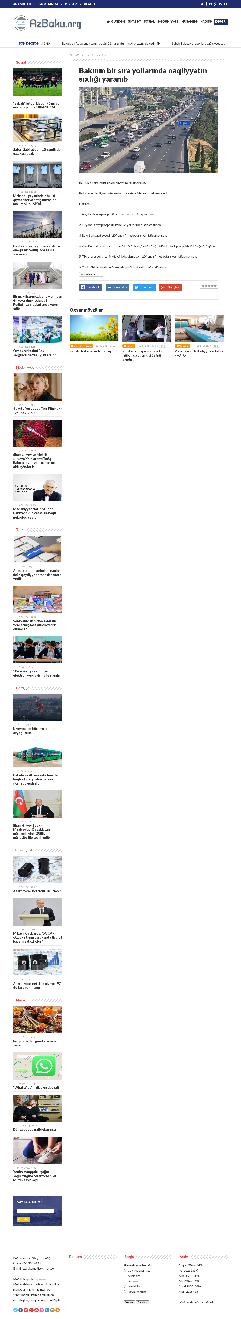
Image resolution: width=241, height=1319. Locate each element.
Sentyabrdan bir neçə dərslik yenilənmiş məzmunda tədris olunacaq (35, 625)
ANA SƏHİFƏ (22, 4)
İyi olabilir (133, 1286)
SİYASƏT (134, 21)
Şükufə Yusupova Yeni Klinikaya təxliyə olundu (37, 410)
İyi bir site (133, 1275)
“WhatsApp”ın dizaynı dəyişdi (36, 1087)
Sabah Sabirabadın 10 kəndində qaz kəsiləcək (37, 151)
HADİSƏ (206, 21)
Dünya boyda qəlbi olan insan (35, 1129)
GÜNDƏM (118, 21)
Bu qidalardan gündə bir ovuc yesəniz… (35, 1043)
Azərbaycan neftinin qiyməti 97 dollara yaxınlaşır (37, 986)
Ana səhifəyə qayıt (91, 274)
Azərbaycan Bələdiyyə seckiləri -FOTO (199, 353)
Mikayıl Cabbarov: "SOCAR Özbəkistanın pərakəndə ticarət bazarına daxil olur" (37, 937)
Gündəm (78, 346)
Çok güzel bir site (138, 1270)
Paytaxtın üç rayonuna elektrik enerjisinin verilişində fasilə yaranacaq (37, 250)
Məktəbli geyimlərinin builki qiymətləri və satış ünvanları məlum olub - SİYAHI (35, 200)
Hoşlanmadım (136, 1291)
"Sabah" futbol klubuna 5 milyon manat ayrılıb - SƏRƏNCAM (37, 105)
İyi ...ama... (133, 1281)
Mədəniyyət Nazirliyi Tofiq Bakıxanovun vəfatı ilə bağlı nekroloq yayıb (34, 513)
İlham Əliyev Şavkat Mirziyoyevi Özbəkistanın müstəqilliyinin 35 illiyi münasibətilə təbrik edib (33, 831)
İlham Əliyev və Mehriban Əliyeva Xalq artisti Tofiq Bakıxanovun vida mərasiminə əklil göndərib (35, 461)
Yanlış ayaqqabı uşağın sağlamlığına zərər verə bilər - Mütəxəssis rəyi (35, 1176)
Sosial (88, 346)
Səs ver (129, 1302)
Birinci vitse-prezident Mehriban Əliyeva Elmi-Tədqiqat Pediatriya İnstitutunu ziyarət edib (37, 302)
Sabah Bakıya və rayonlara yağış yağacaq (189, 43)
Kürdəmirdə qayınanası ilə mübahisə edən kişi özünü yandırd (142, 355)
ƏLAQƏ (89, 4)
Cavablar (142, 1302)
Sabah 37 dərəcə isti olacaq (90, 351)
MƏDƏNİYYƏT (168, 21)
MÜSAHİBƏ (190, 21)
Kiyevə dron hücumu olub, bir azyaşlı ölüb (35, 731)
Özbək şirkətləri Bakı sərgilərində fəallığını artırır (34, 353)
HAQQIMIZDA (48, 4)
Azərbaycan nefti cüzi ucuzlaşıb (37, 891)
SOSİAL (149, 21)
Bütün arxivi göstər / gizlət (196, 1302)
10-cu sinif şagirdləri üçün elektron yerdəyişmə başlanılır (36, 673)
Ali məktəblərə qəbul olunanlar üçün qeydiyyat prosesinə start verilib (37, 575)
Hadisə (130, 346)
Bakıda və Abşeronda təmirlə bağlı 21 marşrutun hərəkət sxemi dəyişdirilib (102, 43)
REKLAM (71, 4)
